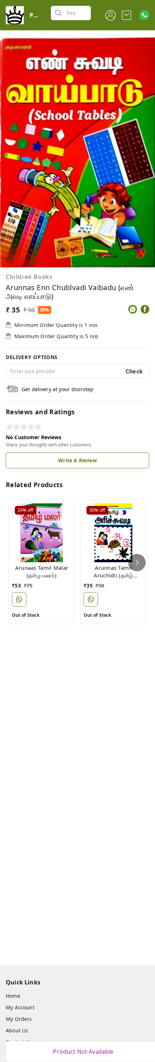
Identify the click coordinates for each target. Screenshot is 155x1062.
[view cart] (126, 15)
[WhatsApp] (132, 309)
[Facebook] (145, 309)
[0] (126, 15)
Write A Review (77, 460)
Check (134, 371)
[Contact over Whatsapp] (144, 15)
